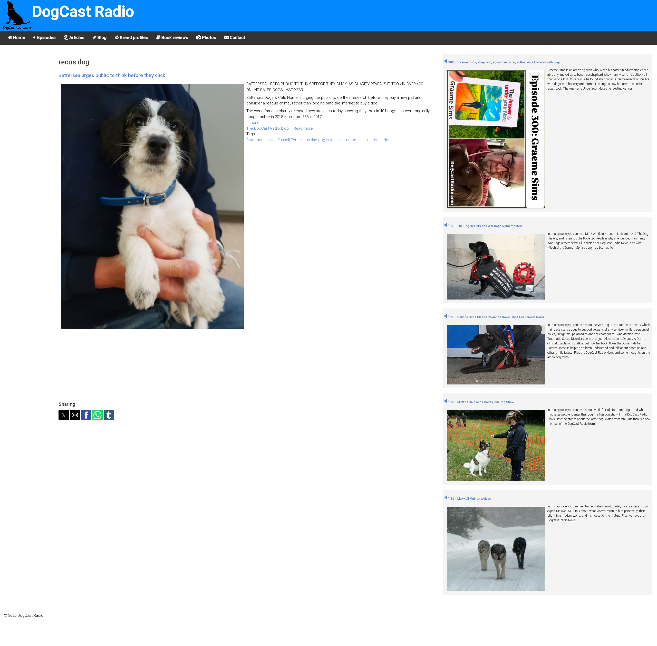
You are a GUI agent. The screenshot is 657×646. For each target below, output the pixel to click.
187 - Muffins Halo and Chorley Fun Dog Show (481, 402)
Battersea (254, 140)
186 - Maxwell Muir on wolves (469, 498)
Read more (303, 128)
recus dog (382, 140)
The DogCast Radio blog (267, 128)
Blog (101, 37)
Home (18, 37)
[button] (64, 415)
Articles (76, 37)
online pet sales (354, 140)
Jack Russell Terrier (285, 140)
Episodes (46, 37)
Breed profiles (133, 37)
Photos (208, 37)
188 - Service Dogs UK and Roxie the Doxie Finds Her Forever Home (496, 317)
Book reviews (174, 37)
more (254, 122)
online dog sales (321, 140)
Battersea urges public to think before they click (112, 75)
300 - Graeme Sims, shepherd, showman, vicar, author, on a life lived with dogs (504, 62)
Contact (237, 37)
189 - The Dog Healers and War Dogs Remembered (485, 226)
